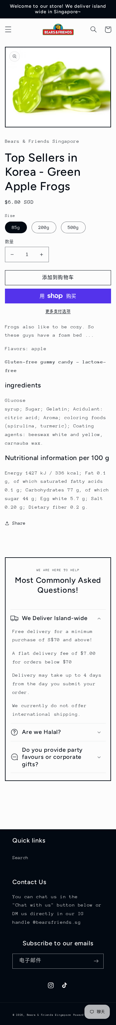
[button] (8, 29)
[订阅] (96, 961)
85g (16, 227)
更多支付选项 (58, 311)
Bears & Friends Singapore (49, 1014)
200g (43, 227)
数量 (9, 241)
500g (73, 227)
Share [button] (19, 523)
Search (20, 857)
